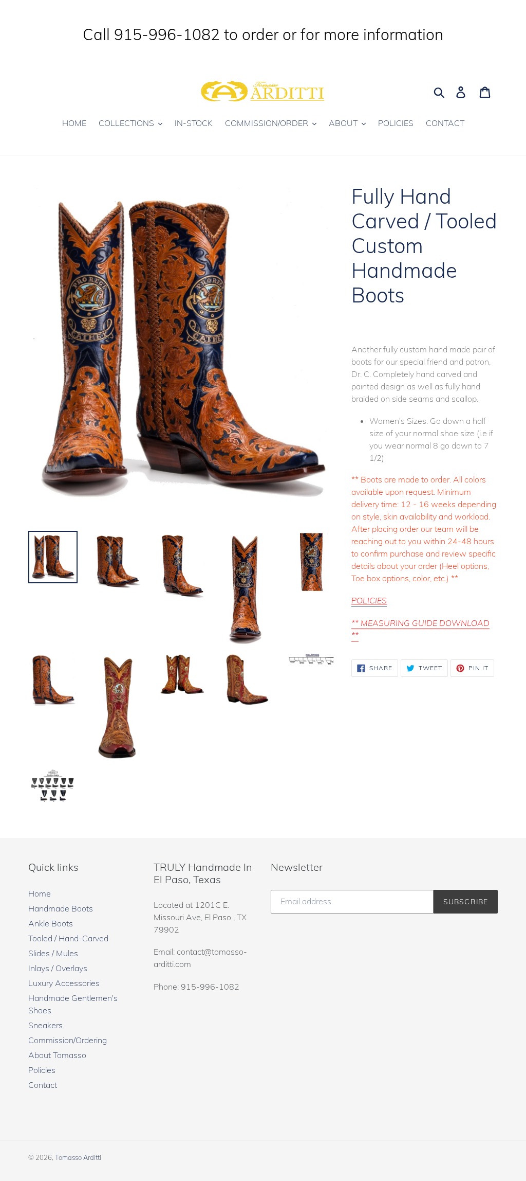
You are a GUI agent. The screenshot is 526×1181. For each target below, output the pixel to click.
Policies (41, 1070)
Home (39, 893)
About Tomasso (57, 1055)
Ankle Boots (50, 923)
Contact (42, 1085)
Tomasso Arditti (78, 1157)
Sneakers (45, 1025)
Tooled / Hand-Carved (68, 938)
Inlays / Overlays (57, 968)
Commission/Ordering (67, 1040)
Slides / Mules (53, 953)
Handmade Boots (60, 908)
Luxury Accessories (64, 983)
